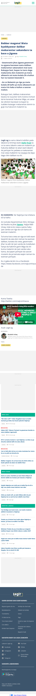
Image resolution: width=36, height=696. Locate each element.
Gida (2, 35)
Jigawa (20, 224)
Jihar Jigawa (6, 345)
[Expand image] (34, 160)
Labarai (8, 35)
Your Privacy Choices (20, 695)
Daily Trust (26, 142)
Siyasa (3, 423)
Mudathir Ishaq (23, 56)
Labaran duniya (5, 456)
